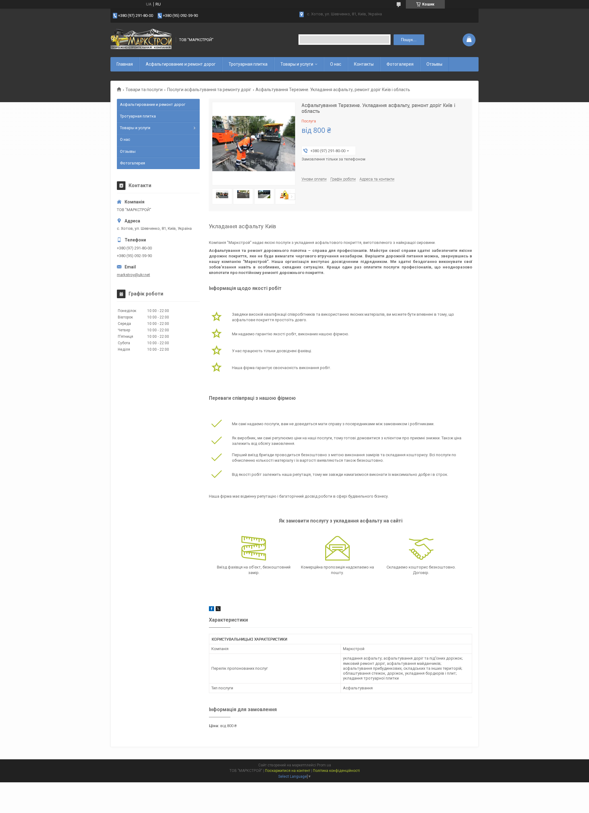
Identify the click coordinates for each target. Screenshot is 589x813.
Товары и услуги (296, 64)
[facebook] (211, 609)
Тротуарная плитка (248, 64)
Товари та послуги (144, 89)
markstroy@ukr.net (133, 274)
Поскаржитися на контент (287, 771)
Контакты (364, 64)
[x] (218, 609)
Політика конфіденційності (336, 771)
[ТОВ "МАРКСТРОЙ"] (141, 40)
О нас (335, 64)
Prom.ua (324, 765)
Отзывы (434, 64)
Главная (125, 64)
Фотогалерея (400, 64)
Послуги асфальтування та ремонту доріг (209, 89)
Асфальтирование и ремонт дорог (181, 64)
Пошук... (409, 39)
